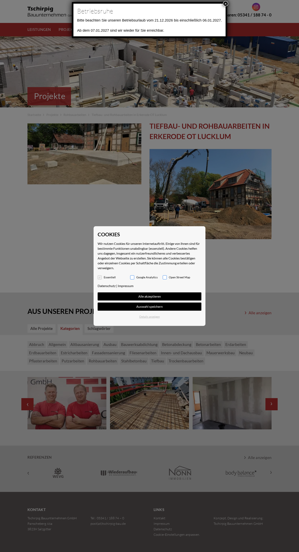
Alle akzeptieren (149, 296)
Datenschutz (107, 286)
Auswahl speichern (149, 306)
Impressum (125, 286)
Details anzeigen (149, 316)
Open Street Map (179, 277)
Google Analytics (147, 277)
